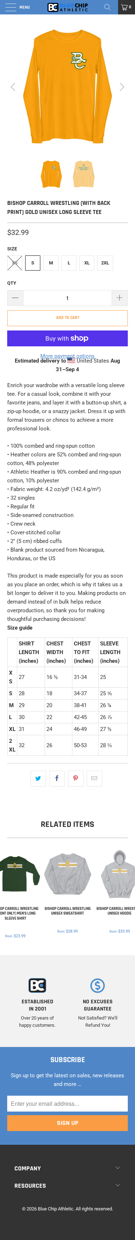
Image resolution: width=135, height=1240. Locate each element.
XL (87, 263)
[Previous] (14, 87)
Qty (11, 283)
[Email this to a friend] (94, 778)
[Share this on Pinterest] (76, 778)
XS (15, 263)
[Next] (121, 87)
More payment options (67, 356)
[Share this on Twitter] (38, 778)
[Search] (110, 7)
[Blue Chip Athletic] (68, 7)
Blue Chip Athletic (55, 1208)
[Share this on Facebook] (57, 778)
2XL (105, 263)
